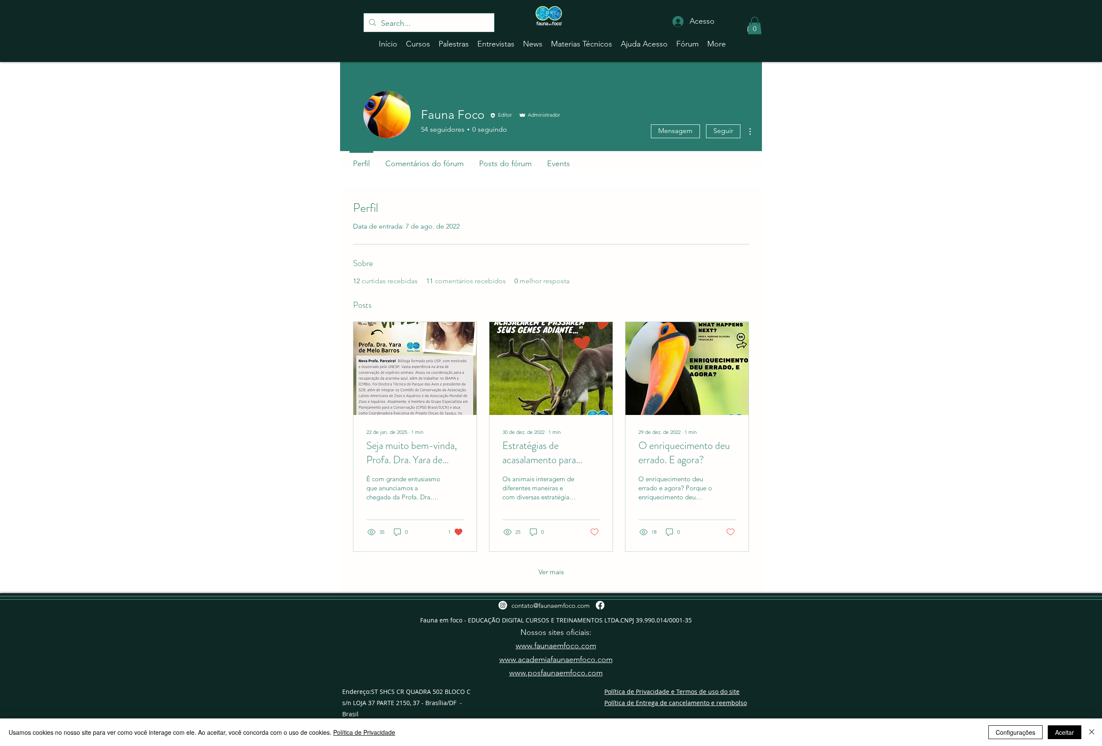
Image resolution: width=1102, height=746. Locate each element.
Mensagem (675, 131)
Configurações (1015, 732)
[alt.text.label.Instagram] (502, 605)
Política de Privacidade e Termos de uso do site (672, 691)
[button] (754, 25)
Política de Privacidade (364, 732)
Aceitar (1064, 732)
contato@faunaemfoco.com (550, 605)
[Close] (1092, 732)
